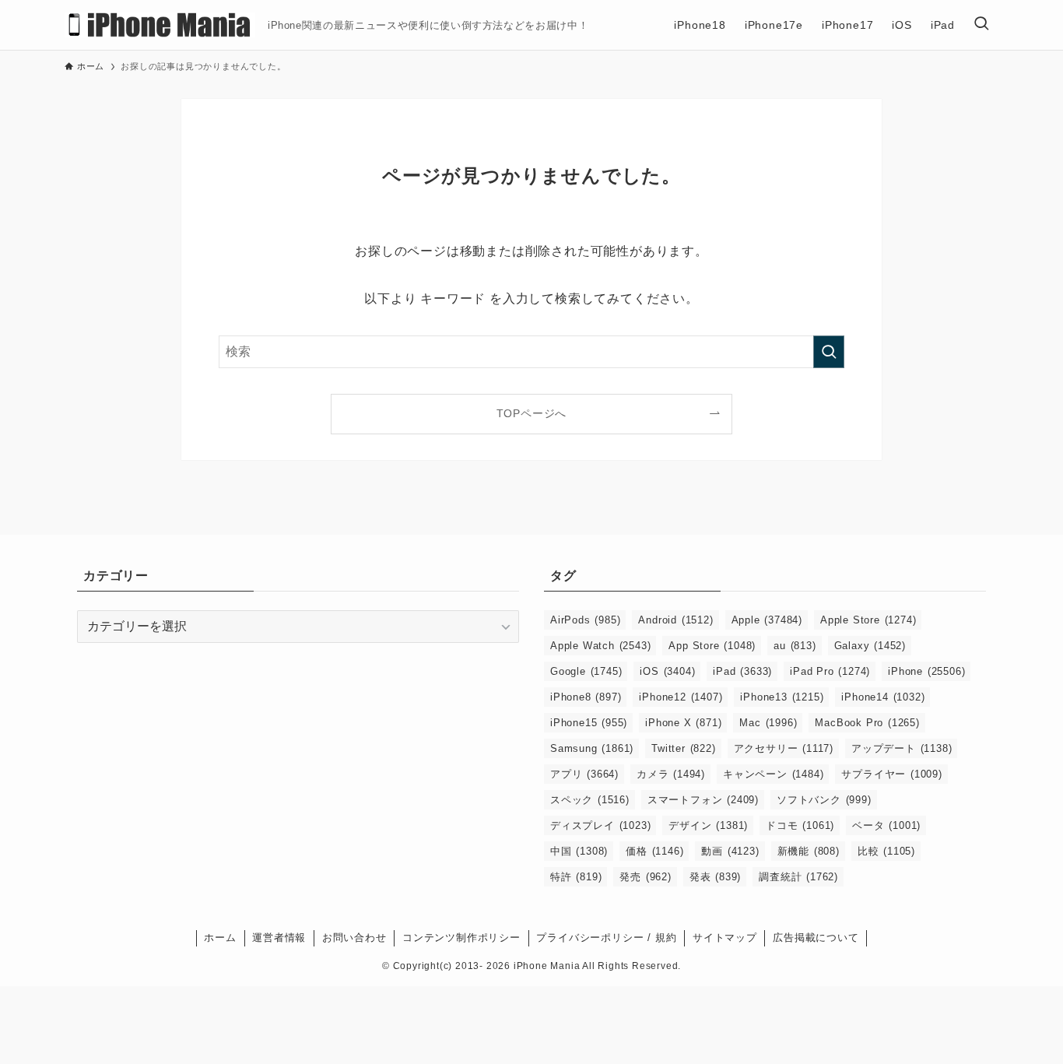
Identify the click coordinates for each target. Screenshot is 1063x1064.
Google (586, 671)
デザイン (708, 825)
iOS (667, 671)
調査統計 (798, 877)
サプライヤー (891, 774)
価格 (654, 851)
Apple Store (868, 620)
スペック (590, 800)
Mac (768, 723)
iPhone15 (588, 723)
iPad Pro (830, 671)
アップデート (901, 748)
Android (675, 620)
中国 (579, 851)
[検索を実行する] (828, 351)
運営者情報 (279, 937)
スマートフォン (703, 800)
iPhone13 (781, 697)
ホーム (220, 937)
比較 (886, 851)
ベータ (886, 825)
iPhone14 (882, 697)
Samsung (591, 748)
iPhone (926, 671)
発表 (715, 877)
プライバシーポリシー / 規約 (606, 937)
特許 (576, 877)
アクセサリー (783, 748)
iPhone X (683, 723)
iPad (742, 671)
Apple (766, 620)
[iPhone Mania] (160, 24)
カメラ (671, 774)
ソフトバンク (824, 800)
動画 (730, 851)
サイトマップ (725, 937)
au (795, 645)
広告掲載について (815, 937)
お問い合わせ (354, 937)
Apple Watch (600, 645)
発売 (645, 877)
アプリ (584, 774)
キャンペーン (773, 774)
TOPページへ (531, 413)
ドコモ (800, 825)
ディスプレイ (600, 825)
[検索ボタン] (981, 25)
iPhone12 (680, 697)
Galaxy (870, 645)
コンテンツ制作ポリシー (461, 937)
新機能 (808, 851)
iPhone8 (585, 697)
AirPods (585, 620)
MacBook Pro (867, 723)
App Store (712, 645)
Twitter (683, 748)
